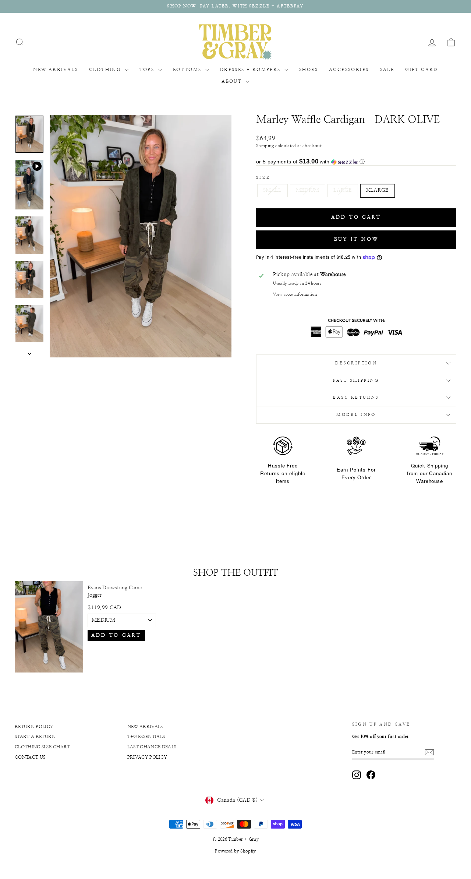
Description (356, 363)
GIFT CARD (421, 69)
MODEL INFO (356, 415)
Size (263, 178)
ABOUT (233, 81)
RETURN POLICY (34, 726)
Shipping (265, 146)
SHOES (308, 69)
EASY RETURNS (356, 397)
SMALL (272, 190)
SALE (387, 69)
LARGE (342, 190)
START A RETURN (35, 736)
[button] (356, 161)
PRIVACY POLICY (147, 757)
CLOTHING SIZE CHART (42, 747)
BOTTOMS (188, 69)
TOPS (147, 69)
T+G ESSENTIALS (146, 736)
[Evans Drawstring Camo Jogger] (49, 627)
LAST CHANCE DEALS (152, 747)
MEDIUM (307, 190)
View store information (295, 294)
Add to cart (116, 635)
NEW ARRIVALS (55, 69)
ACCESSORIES (349, 69)
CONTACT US (30, 757)
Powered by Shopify (235, 851)
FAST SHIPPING (356, 380)
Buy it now (356, 239)
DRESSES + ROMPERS (251, 69)
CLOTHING (106, 69)
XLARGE (377, 190)
